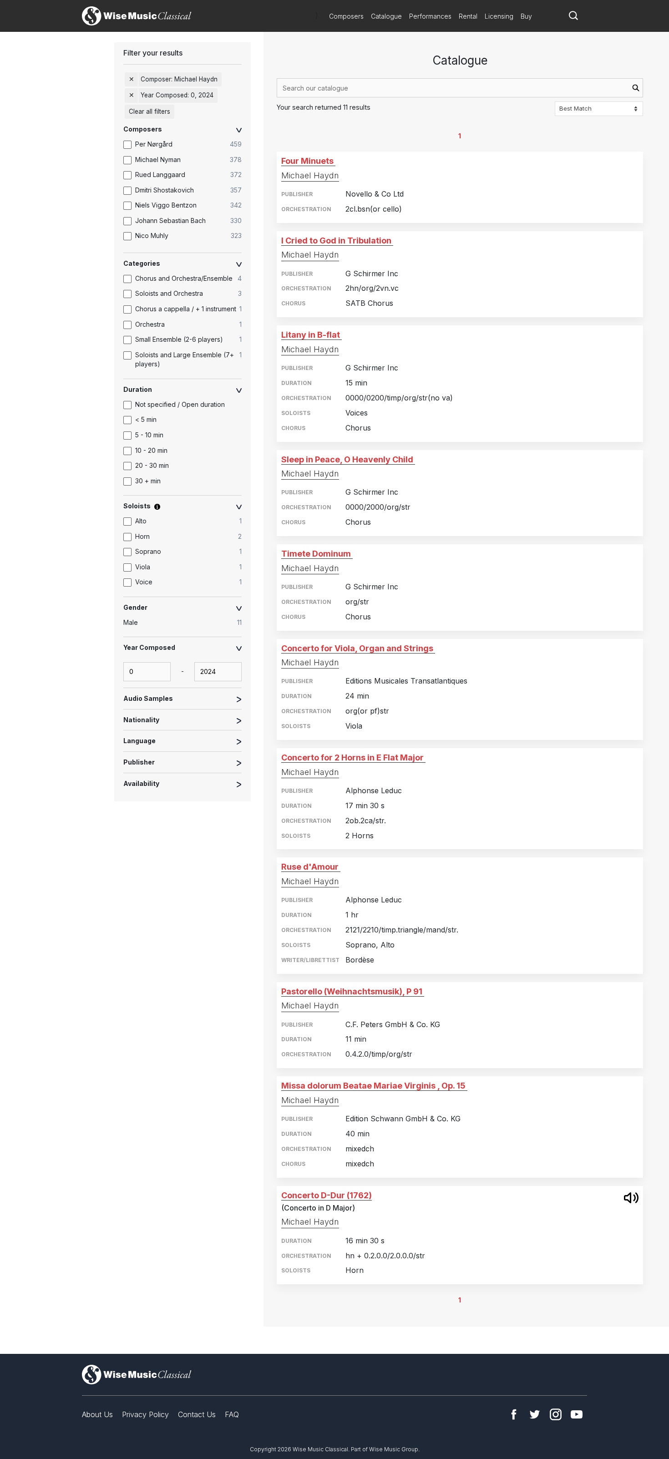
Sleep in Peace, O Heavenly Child (347, 459)
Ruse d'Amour (310, 866)
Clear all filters (149, 111)
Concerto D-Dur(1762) (326, 1195)
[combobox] (460, 87)
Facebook (514, 1414)
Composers (346, 16)
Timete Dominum (316, 553)
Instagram (556, 1414)
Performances (430, 16)
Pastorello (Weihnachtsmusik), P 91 (351, 991)
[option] (187, 144)
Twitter (535, 1414)
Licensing (499, 16)
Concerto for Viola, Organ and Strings (357, 648)
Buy (526, 16)
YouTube (577, 1414)
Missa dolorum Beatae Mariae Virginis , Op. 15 (373, 1085)
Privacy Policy (145, 1414)
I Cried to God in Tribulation (336, 240)
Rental (468, 16)
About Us (97, 1414)
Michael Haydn (310, 175)
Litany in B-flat (310, 334)
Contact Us (197, 1414)
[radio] (187, 622)
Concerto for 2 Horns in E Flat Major (352, 757)
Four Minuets (307, 161)
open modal (631, 1198)
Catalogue (386, 16)
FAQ (232, 1414)
